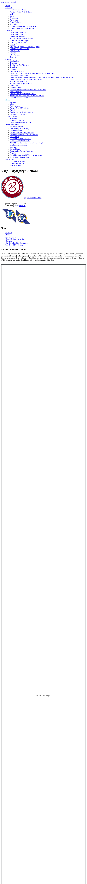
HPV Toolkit (14, 137)
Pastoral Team (15, 149)
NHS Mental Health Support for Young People (26, 143)
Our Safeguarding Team (18, 145)
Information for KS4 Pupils (19, 49)
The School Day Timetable (19, 65)
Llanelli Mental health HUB (20, 141)
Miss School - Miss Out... (19, 81)
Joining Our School (12, 116)
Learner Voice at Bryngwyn (20, 40)
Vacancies (13, 24)
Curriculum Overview (18, 32)
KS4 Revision (15, 55)
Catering (13, 69)
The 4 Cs (13, 57)
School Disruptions (17, 163)
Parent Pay (14, 86)
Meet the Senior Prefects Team (21, 12)
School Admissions (17, 120)
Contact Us (9, 159)
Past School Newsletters (18, 114)
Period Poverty (15, 88)
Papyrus (13, 147)
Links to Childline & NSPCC (20, 139)
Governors (14, 20)
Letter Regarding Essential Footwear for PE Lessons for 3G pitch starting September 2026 (42, 77)
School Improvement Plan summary (23, 28)
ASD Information (16, 131)
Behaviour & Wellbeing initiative (22, 133)
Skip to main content (8, 2)
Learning (8, 30)
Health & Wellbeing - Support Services (24, 135)
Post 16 (12, 45)
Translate (22, 206)
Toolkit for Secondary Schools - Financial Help (27, 96)
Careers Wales (15, 51)
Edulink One (14, 61)
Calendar (13, 102)
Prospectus (14, 18)
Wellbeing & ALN (12, 124)
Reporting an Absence (18, 161)
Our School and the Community (21, 112)
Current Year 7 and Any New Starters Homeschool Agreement (32, 73)
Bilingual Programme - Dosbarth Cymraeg (25, 47)
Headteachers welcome (18, 10)
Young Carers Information (19, 157)
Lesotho (13, 53)
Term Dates (14, 67)
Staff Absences (15, 165)
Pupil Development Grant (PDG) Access (24, 26)
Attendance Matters (17, 71)
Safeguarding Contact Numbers (21, 151)
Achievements (15, 106)
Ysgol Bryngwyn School (32, 198)
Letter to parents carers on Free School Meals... (27, 79)
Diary (12, 104)
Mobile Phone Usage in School (21, 83)
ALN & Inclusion (16, 126)
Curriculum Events (16, 34)
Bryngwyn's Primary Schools (20, 122)
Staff (11, 14)
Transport (13, 63)
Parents (8, 59)
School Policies (15, 22)
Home (7, 6)
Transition (13, 118)
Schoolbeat (14, 153)
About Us (8, 8)
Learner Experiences (17, 36)
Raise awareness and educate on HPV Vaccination (28, 90)
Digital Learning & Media (19, 75)
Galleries (13, 110)
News (7, 100)
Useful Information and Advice (21, 98)
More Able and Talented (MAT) (21, 38)
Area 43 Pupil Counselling (19, 128)
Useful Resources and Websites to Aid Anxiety (26, 155)
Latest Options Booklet (18, 43)
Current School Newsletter (19, 108)
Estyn (12, 16)
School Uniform (16, 92)
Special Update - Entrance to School (23, 94)
